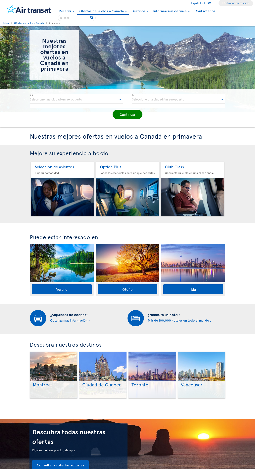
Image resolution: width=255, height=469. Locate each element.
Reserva (65, 11)
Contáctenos (204, 10)
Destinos (137, 11)
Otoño (127, 289)
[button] (127, 114)
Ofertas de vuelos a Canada (101, 11)
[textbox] (76, 98)
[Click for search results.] (92, 18)
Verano (62, 289)
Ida (193, 289)
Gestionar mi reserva (236, 3)
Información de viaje (169, 11)
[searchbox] (77, 18)
